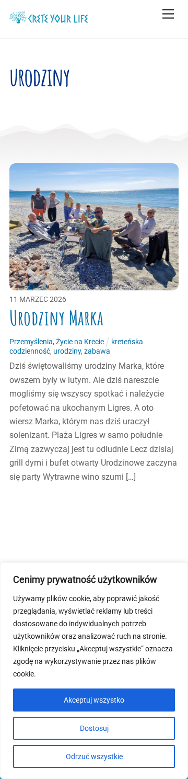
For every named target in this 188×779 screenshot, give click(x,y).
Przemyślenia (31, 341)
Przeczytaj (39, 503)
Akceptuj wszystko (94, 700)
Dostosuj (94, 728)
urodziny (67, 351)
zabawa (97, 351)
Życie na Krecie (80, 341)
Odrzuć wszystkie (94, 756)
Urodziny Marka (56, 317)
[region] (94, 670)
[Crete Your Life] (48, 19)
